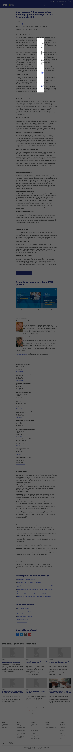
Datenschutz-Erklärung (43, 73)
